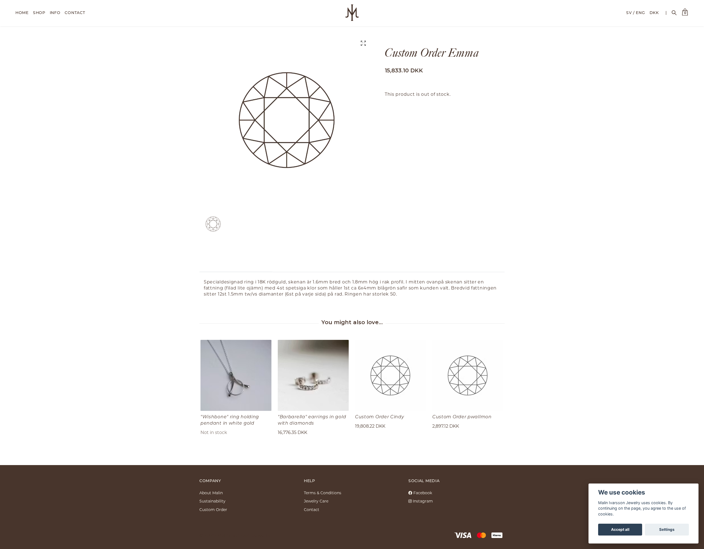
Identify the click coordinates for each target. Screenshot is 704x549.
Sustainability (212, 501)
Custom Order (213, 509)
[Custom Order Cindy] (390, 375)
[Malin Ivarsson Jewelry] (352, 12)
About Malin (211, 492)
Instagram (422, 501)
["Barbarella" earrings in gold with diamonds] (313, 375)
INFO (55, 12)
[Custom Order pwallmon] (467, 375)
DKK (654, 12)
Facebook (422, 492)
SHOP (39, 12)
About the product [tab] (236, 263)
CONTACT (75, 12)
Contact (311, 509)
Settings (667, 529)
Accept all (620, 529)
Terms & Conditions (322, 492)
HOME (22, 12)
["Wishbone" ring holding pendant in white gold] (235, 375)
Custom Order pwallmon (462, 416)
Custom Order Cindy (379, 416)
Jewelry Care (316, 501)
